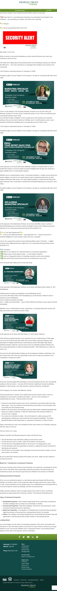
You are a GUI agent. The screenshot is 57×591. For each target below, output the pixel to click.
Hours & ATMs (25, 563)
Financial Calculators (27, 569)
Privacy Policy (23, 580)
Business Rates (25, 549)
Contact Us (24, 561)
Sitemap (41, 580)
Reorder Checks (25, 567)
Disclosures (16, 580)
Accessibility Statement (33, 580)
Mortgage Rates (26, 551)
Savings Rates (25, 548)
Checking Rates (25, 546)
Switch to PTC (25, 565)
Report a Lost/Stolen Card (28, 556)
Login (20, 10)
